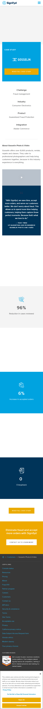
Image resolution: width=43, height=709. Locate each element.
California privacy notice (11, 629)
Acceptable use (8, 621)
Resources (6, 573)
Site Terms (6, 617)
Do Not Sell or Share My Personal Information (21, 694)
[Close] (40, 673)
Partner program (8, 589)
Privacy (5, 625)
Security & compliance (10, 609)
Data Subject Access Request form (15, 633)
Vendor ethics (7, 637)
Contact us (6, 601)
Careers (5, 593)
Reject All (21, 700)
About (4, 581)
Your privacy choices (10, 646)
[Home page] (3, 557)
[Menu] (39, 3)
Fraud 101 (5, 585)
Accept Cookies (21, 705)
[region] (21, 690)
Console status (8, 568)
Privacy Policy (7, 690)
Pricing (4, 577)
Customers (11, 557)
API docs (5, 605)
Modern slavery (8, 642)
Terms (4, 613)
